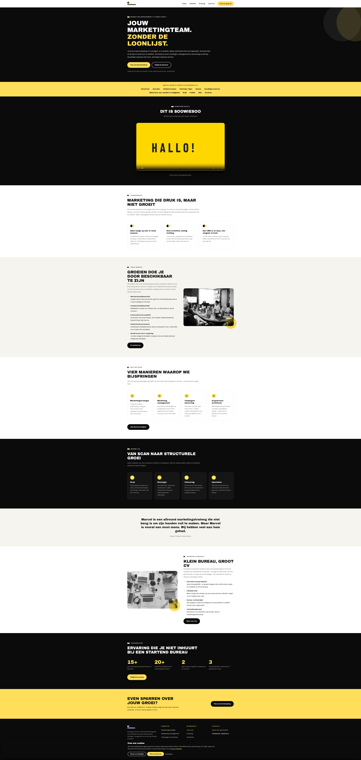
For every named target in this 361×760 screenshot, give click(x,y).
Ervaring (202, 3)
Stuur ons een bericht (220, 730)
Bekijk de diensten (161, 65)
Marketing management (170, 734)
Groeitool (190, 737)
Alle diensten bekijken (138, 427)
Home (184, 3)
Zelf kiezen (169, 754)
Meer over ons (192, 621)
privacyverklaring (176, 749)
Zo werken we (135, 345)
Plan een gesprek (225, 3)
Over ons (211, 3)
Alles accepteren (156, 754)
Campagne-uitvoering (169, 737)
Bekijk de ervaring (137, 677)
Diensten (193, 3)
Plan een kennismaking (138, 65)
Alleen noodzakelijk (137, 754)
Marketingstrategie (168, 730)
